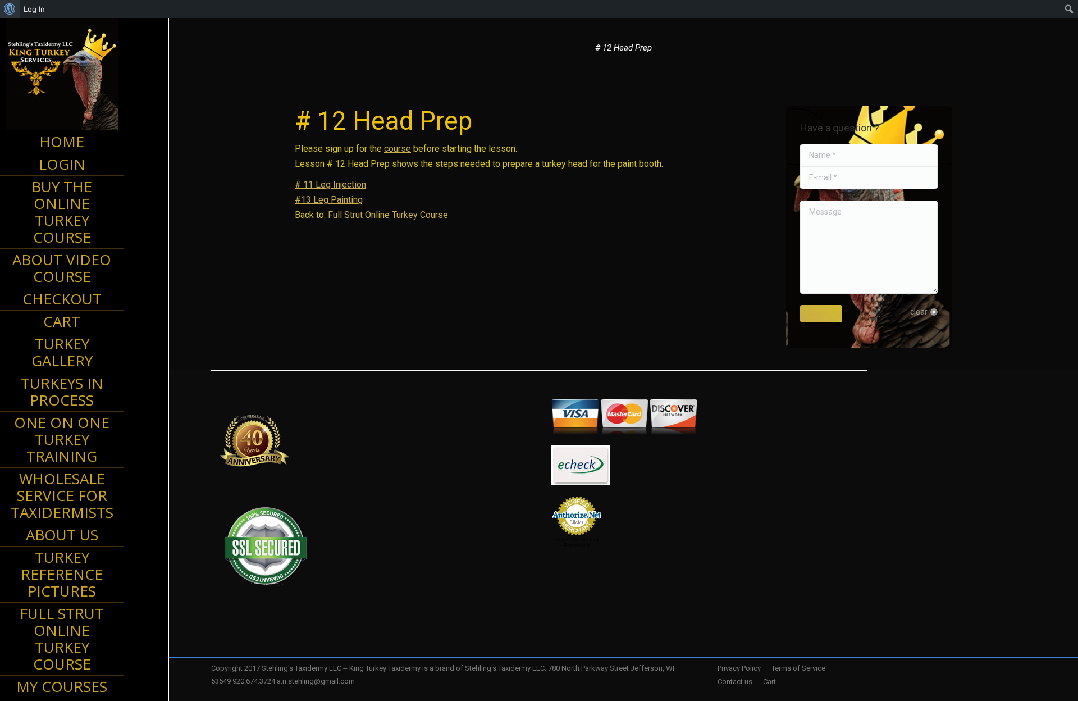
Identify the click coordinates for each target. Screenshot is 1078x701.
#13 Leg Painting (329, 199)
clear (919, 311)
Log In (34, 8)
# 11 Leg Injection (330, 184)
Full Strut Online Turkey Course (388, 215)
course (397, 148)
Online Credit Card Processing (577, 542)
